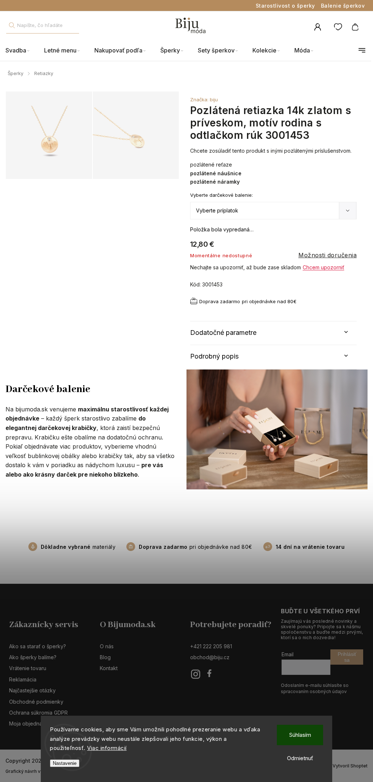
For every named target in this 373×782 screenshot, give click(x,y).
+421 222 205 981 (211, 646)
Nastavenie (64, 763)
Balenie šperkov (343, 6)
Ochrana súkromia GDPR (38, 712)
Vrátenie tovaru (27, 668)
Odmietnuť (300, 758)
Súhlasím (300, 734)
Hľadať (11, 25)
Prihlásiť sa (347, 657)
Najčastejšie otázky (32, 690)
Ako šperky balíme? (32, 657)
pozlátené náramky (215, 182)
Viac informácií (107, 747)
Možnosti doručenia (327, 255)
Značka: (204, 99)
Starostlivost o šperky (285, 6)
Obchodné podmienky (36, 702)
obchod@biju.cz (209, 657)
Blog (105, 657)
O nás (107, 646)
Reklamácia (22, 679)
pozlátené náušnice (216, 173)
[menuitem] (21, 50)
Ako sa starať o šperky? (37, 646)
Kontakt (109, 668)
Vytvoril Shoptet (350, 766)
